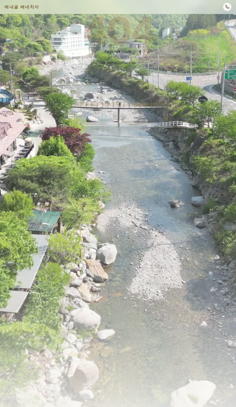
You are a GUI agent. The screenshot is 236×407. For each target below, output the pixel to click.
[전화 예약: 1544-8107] (227, 7)
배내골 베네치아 (22, 6)
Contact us (126, 62)
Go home (108, 62)
